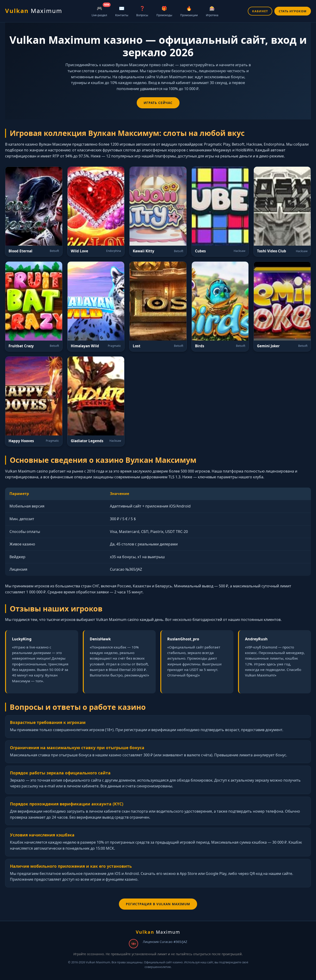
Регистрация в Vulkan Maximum (158, 904)
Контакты (121, 11)
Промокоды (164, 11)
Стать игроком (293, 11)
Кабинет (260, 11)
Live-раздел (100, 10)
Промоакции (189, 11)
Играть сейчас (158, 102)
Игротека (212, 11)
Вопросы (142, 11)
